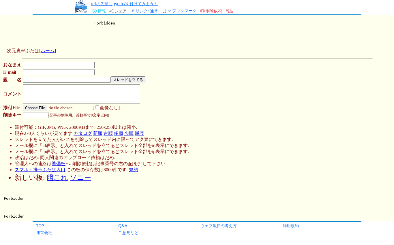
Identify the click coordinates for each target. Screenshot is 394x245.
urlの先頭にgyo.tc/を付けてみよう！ (124, 3)
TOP (40, 225)
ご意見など (128, 232)
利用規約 (291, 225)
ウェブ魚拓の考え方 (218, 225)
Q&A (122, 225)
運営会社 (44, 232)
